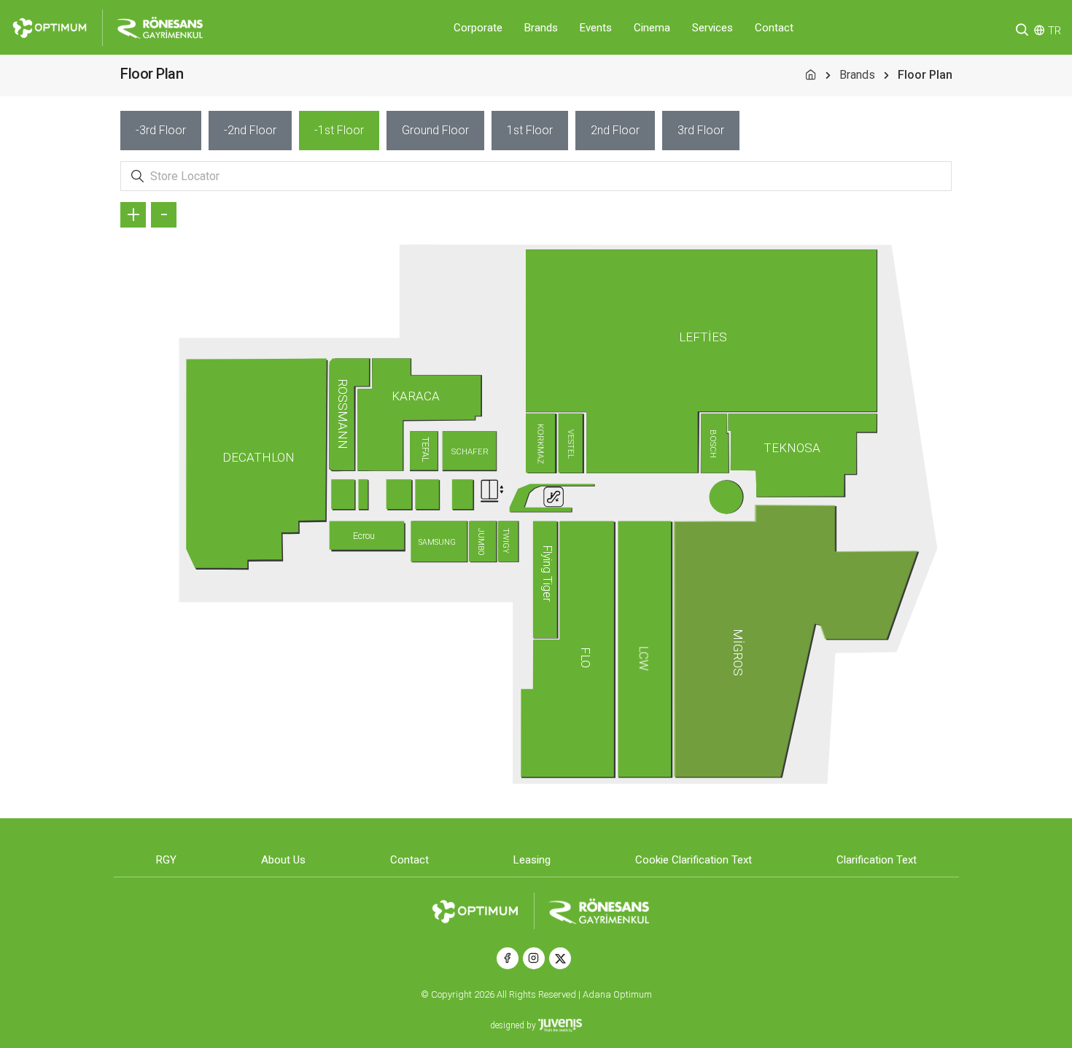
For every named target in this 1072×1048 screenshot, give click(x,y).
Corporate (478, 27)
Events (596, 27)
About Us (283, 859)
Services (712, 27)
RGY (166, 859)
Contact (774, 27)
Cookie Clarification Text (693, 859)
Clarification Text (876, 859)
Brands (541, 27)
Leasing (532, 859)
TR (1054, 30)
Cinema (652, 27)
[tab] (160, 130)
